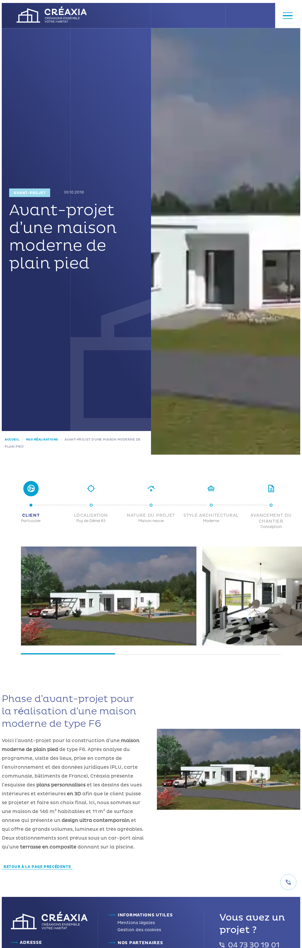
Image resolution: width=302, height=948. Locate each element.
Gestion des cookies (139, 929)
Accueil (12, 439)
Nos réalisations (42, 439)
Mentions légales (136, 922)
